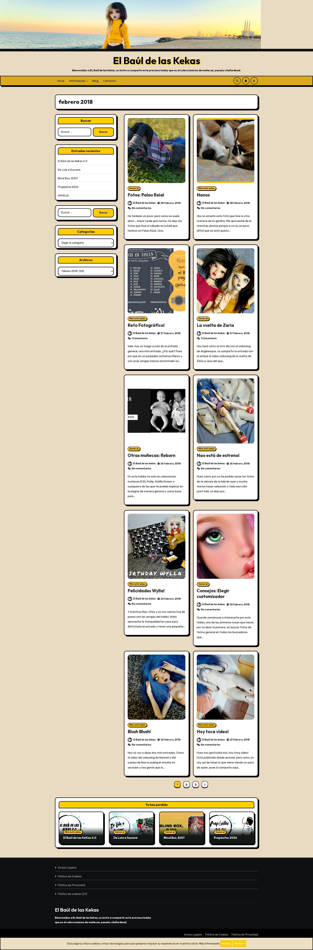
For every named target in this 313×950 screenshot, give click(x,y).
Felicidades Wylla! (146, 590)
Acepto (226, 943)
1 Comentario (140, 338)
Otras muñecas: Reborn (151, 455)
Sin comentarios (141, 208)
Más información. (209, 943)
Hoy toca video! (213, 731)
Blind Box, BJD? (68, 178)
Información (77, 81)
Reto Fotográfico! (146, 325)
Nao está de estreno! (218, 455)
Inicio (60, 81)
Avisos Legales (67, 867)
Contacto (109, 81)
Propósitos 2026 (68, 187)
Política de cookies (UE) (72, 894)
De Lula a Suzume (69, 169)
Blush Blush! (139, 731)
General (134, 188)
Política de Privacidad (71, 885)
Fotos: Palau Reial (146, 195)
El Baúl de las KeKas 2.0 (72, 161)
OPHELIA (63, 195)
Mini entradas (206, 188)
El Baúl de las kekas (144, 203)
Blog (95, 81)
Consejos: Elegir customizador (213, 593)
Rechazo (239, 943)
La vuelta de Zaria (215, 325)
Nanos (203, 195)
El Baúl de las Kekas (156, 60)
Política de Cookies (70, 876)
